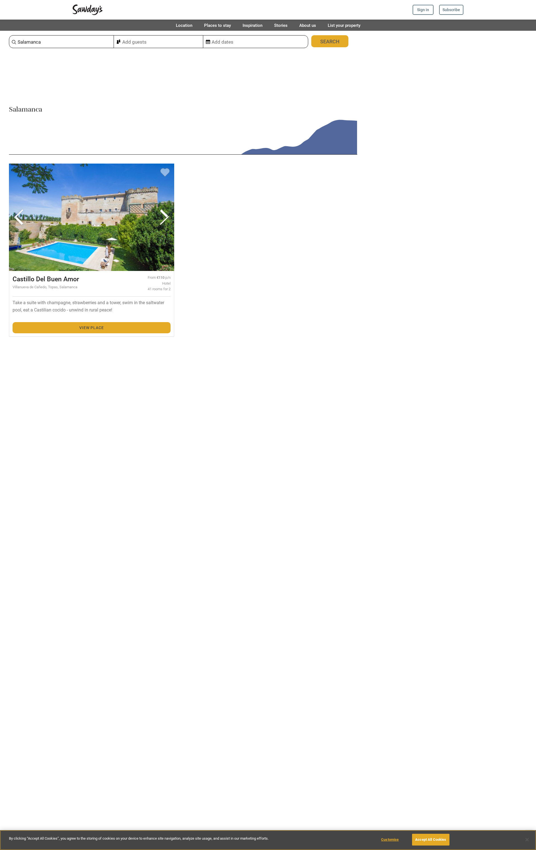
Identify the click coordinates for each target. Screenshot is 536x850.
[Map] (446, 440)
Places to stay (217, 25)
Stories (281, 25)
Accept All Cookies (430, 839)
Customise (390, 839)
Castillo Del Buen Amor (46, 279)
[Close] (527, 840)
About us (307, 25)
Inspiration (252, 25)
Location (184, 25)
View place (91, 327)
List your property (344, 25)
